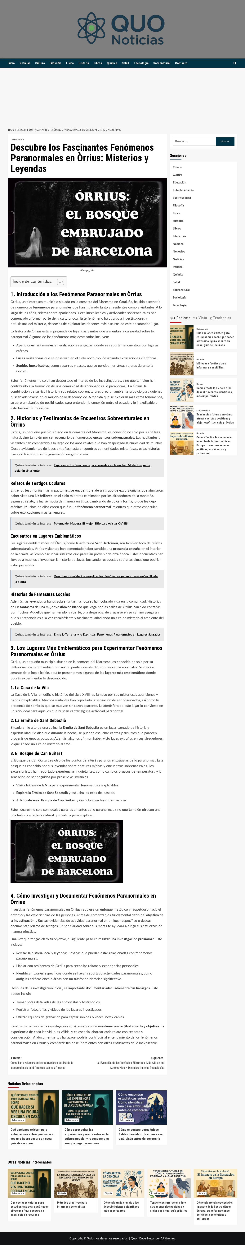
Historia (83, 63)
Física (70, 63)
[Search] (235, 63)
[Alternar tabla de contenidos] (58, 282)
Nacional (178, 244)
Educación (179, 182)
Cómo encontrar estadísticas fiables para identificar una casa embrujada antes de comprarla (141, 1134)
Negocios (179, 251)
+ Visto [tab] (201, 318)
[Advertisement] (122, 96)
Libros (98, 63)
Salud (125, 63)
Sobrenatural (161, 63)
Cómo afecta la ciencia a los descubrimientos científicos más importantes (214, 392)
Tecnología (141, 63)
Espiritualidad (182, 198)
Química (112, 63)
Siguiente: (130, 1063)
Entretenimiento (183, 190)
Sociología (179, 297)
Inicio (11, 63)
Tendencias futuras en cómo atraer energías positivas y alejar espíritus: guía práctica (215, 418)
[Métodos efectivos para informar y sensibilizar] (182, 363)
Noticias (25, 63)
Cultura (40, 63)
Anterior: (42, 1063)
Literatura (179, 236)
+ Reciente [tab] (181, 318)
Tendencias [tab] (221, 318)
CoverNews (147, 1238)
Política (178, 267)
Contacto (181, 63)
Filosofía (55, 63)
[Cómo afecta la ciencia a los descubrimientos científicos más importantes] (182, 389)
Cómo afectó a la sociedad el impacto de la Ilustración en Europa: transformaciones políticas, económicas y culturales (214, 445)
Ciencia (177, 167)
